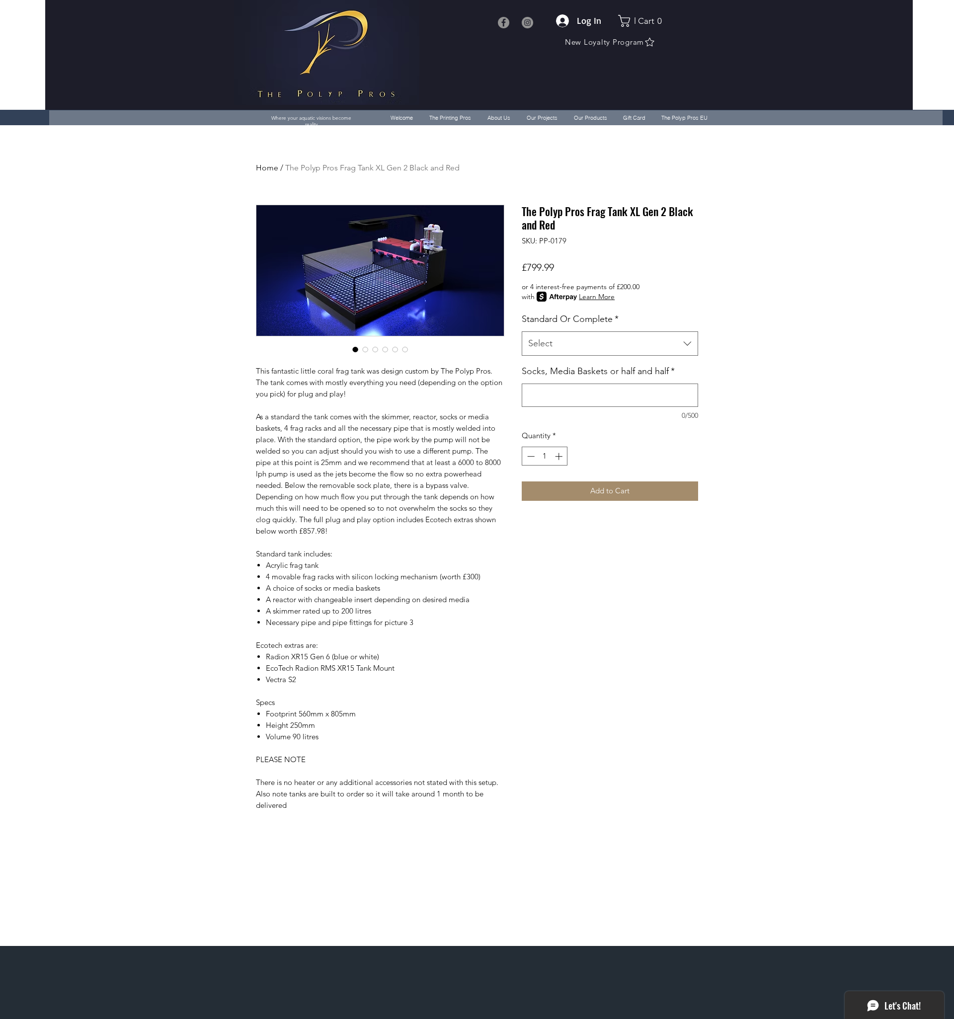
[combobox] (610, 343)
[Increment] (559, 456)
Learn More (597, 296)
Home (267, 167)
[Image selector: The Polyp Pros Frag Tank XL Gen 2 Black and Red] (355, 349)
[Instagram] (527, 22)
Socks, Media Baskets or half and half (598, 371)
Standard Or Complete (570, 319)
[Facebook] (503, 22)
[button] (642, 21)
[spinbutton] (545, 456)
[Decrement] (530, 456)
